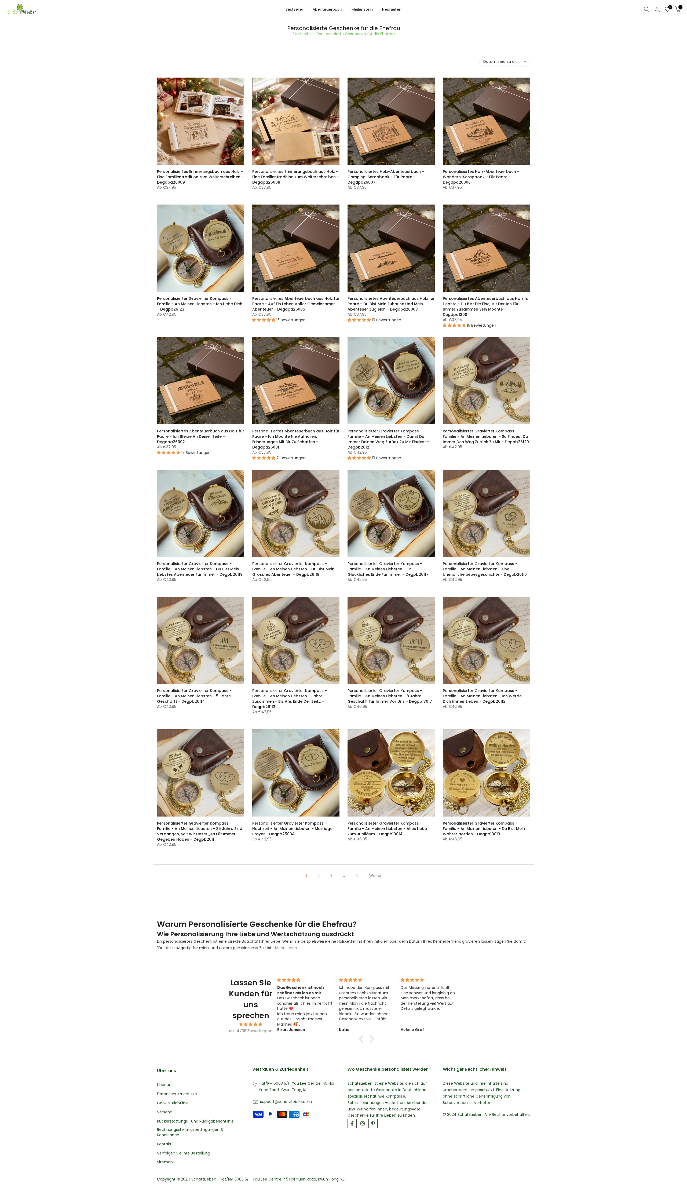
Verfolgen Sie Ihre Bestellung (183, 1153)
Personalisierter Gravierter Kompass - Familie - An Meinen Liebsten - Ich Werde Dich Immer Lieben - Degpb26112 (482, 696)
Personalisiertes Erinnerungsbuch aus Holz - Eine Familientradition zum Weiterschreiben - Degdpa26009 (200, 177)
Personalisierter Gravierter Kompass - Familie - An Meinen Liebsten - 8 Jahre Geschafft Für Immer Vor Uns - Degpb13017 (390, 696)
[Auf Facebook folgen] (352, 1123)
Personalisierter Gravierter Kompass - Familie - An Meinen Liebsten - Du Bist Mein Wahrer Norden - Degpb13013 (484, 829)
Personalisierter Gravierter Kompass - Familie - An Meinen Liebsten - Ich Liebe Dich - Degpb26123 (199, 304)
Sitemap (165, 1162)
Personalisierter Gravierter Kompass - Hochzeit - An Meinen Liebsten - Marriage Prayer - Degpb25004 (292, 829)
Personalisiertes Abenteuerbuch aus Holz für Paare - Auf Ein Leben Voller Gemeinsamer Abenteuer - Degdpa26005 (295, 304)
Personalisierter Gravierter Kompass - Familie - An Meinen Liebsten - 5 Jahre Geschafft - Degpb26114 (194, 696)
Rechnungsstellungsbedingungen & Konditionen (190, 1132)
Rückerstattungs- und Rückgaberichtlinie (195, 1121)
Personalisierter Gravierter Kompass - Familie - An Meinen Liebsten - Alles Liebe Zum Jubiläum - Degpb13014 (387, 829)
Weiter (375, 875)
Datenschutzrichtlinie (177, 1093)
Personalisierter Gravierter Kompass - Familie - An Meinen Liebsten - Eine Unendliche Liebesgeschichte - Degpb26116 (485, 569)
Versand (164, 1112)
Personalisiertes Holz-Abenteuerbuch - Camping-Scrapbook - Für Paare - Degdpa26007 (386, 177)
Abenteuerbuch (327, 9)
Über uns (165, 1084)
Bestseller (294, 9)
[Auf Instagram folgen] (362, 1123)
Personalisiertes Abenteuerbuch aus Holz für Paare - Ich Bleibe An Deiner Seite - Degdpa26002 (200, 436)
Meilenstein (362, 9)
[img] (251, 1024)
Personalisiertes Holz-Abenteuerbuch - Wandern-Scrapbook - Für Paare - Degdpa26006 (481, 177)
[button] (362, 1039)
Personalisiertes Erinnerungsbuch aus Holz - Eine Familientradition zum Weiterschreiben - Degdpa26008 (295, 177)
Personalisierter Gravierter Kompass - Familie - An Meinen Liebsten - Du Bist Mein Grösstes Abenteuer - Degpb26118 (293, 569)
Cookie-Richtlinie (173, 1103)
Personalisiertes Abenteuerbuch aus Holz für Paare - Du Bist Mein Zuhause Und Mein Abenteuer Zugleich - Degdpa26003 (391, 304)
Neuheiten (391, 9)
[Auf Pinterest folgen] (373, 1123)
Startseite (302, 34)
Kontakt (164, 1144)
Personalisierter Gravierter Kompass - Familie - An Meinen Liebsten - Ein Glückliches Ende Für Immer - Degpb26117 (388, 569)
